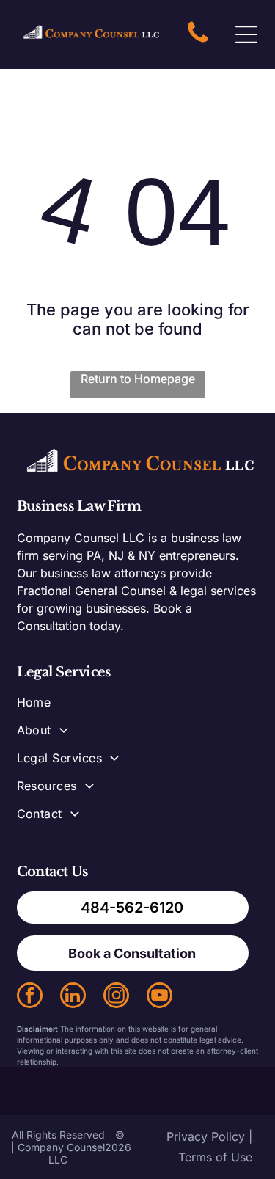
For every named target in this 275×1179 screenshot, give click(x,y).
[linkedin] (73, 997)
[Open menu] (246, 34)
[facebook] (30, 997)
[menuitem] (138, 709)
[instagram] (116, 997)
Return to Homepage (138, 378)
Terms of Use (215, 1157)
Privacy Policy (205, 1136)
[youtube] (159, 997)
